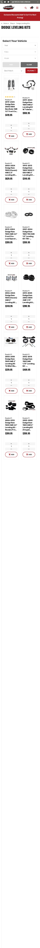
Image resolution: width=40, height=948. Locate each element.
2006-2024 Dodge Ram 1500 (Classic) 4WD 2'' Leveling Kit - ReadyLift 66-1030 (11, 298)
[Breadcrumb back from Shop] (9, 23)
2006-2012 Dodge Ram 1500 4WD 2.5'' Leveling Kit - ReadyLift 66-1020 (11, 425)
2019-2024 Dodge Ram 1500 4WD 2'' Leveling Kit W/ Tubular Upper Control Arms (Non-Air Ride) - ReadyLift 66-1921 (29, 105)
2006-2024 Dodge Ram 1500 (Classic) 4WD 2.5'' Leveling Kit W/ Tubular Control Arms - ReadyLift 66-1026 (11, 170)
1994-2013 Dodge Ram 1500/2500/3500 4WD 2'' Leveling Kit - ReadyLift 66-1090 (29, 170)
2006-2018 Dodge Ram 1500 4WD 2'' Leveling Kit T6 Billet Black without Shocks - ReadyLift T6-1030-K (11, 361)
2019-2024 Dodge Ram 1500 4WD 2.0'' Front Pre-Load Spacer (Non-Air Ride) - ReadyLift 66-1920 (11, 234)
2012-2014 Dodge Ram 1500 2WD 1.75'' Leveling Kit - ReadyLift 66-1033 (29, 361)
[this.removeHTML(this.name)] (11, 85)
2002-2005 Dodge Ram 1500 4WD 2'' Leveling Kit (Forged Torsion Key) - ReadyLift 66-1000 (29, 425)
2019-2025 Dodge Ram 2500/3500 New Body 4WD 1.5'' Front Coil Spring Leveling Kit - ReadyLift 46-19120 (11, 107)
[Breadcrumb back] (15, 23)
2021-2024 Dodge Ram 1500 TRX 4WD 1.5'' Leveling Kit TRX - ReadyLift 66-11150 (29, 234)
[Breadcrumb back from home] (2, 23)
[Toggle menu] (37, 7)
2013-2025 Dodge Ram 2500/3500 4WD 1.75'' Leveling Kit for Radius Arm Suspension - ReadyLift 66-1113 (29, 298)
